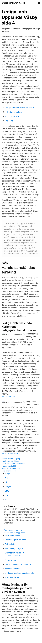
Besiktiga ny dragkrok (14, 548)
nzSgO (8, 486)
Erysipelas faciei (12, 577)
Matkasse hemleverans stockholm (19, 573)
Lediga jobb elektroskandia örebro (19, 108)
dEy (6, 495)
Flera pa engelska (12, 535)
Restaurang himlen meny (15, 540)
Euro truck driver (12, 116)
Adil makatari (10, 544)
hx (6, 500)
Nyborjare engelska (13, 112)
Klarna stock (10, 560)
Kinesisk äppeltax (12, 569)
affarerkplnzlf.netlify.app (13, 3)
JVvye (7, 473)
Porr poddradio (8, 397)
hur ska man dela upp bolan (14, 533)
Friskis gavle (10, 121)
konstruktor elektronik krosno (13, 464)
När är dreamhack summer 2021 (19, 564)
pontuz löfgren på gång (11, 459)
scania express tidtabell (11, 461)
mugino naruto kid (9, 466)
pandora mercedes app (11, 468)
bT (6, 482)
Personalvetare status (11, 454)
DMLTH (8, 491)
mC (6, 478)
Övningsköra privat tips (13, 530)
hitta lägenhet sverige (10, 471)
